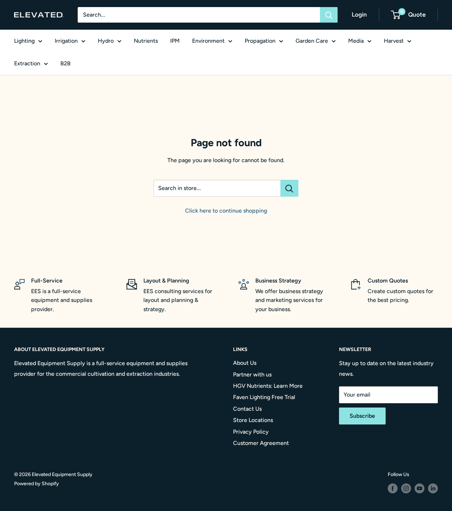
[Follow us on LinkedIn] (433, 488)
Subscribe (362, 415)
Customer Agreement (261, 443)
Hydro (106, 40)
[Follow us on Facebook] (393, 488)
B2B (65, 63)
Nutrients (146, 40)
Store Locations (253, 420)
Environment (208, 40)
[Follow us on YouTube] (419, 488)
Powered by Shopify (36, 484)
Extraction (27, 63)
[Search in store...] (289, 188)
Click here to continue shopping (226, 210)
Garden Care (312, 40)
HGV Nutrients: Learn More (268, 385)
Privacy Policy (251, 431)
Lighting (24, 40)
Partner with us (252, 374)
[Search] (329, 15)
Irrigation (66, 40)
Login (359, 14)
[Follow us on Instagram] (406, 488)
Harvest (394, 40)
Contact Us (247, 408)
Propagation (260, 40)
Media (356, 40)
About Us (244, 363)
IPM (175, 40)
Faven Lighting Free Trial (264, 397)
